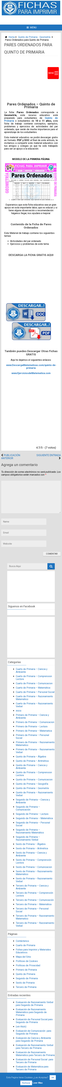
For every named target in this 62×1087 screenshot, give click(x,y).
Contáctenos (22, 941)
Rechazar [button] (26, 1083)
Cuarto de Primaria (25, 945)
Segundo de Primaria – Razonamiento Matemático (30, 831)
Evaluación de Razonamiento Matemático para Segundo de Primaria (31, 1012)
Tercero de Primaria (26, 987)
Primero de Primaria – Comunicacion (35, 722)
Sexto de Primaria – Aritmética (32, 848)
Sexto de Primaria (25, 982)
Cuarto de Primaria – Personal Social (35, 692)
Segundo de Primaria (27, 978)
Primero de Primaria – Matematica (34, 730)
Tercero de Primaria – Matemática (33, 904)
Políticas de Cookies (27, 961)
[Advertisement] (34, 19)
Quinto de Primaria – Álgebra (31, 756)
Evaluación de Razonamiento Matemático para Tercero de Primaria (35, 1054)
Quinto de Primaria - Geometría (34, 37)
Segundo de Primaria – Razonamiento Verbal (28, 838)
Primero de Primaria (26, 969)
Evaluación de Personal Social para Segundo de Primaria (34, 1021)
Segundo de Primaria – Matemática (34, 818)
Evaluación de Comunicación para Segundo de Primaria (33, 1032)
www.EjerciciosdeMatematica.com (31, 373)
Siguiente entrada (48, 455)
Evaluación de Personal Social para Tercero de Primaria (34, 1061)
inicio (18, 710)
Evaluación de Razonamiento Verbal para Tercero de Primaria (34, 1046)
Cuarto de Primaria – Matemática (33, 687)
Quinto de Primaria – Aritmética (32, 760)
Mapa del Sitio (23, 956)
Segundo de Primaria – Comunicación (28, 808)
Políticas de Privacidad (28, 965)
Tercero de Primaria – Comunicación (35, 900)
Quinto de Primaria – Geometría (32, 788)
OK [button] (52, 1077)
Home (12, 37)
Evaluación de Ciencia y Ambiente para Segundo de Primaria (33, 1039)
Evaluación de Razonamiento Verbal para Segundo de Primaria (34, 1004)
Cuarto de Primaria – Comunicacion (34, 683)
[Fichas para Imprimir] (31, 14)
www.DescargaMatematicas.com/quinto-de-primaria (31, 366)
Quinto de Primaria (25, 974)
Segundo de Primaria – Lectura (32, 814)
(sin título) (21, 1026)
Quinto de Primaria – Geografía (32, 783)
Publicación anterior (10, 457)
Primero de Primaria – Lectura (31, 726)
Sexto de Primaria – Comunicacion (34, 867)
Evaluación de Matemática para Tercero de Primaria (32, 1068)
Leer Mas (38, 1082)
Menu (33, 27)
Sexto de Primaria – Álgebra (30, 844)
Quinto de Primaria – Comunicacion (34, 779)
